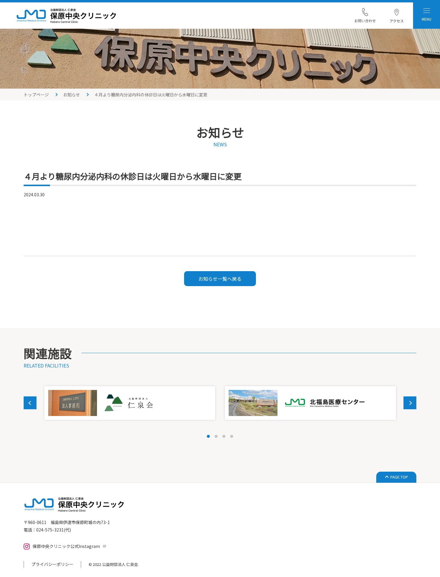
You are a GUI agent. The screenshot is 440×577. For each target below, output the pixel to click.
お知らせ (71, 95)
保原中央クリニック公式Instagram (66, 546)
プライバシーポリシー (52, 564)
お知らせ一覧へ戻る (220, 278)
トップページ (36, 95)
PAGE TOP (399, 477)
